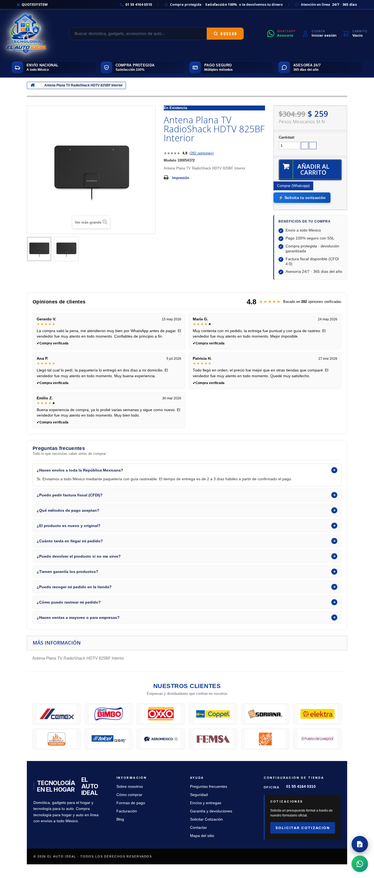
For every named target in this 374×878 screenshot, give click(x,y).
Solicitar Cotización (206, 819)
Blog (120, 819)
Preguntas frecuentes (208, 787)
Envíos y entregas (205, 803)
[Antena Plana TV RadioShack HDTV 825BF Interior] (39, 249)
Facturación (126, 811)
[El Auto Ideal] (26, 33)
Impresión (180, 178)
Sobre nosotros (129, 787)
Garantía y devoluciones (211, 811)
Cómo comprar (129, 795)
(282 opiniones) (201, 153)
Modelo (170, 160)
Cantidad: (287, 137)
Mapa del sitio (202, 836)
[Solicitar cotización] (360, 844)
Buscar (228, 33)
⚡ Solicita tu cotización (302, 197)
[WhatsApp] (360, 864)
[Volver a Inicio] (32, 85)
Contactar (198, 828)
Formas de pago (130, 803)
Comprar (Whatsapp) (293, 186)
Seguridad (199, 795)
